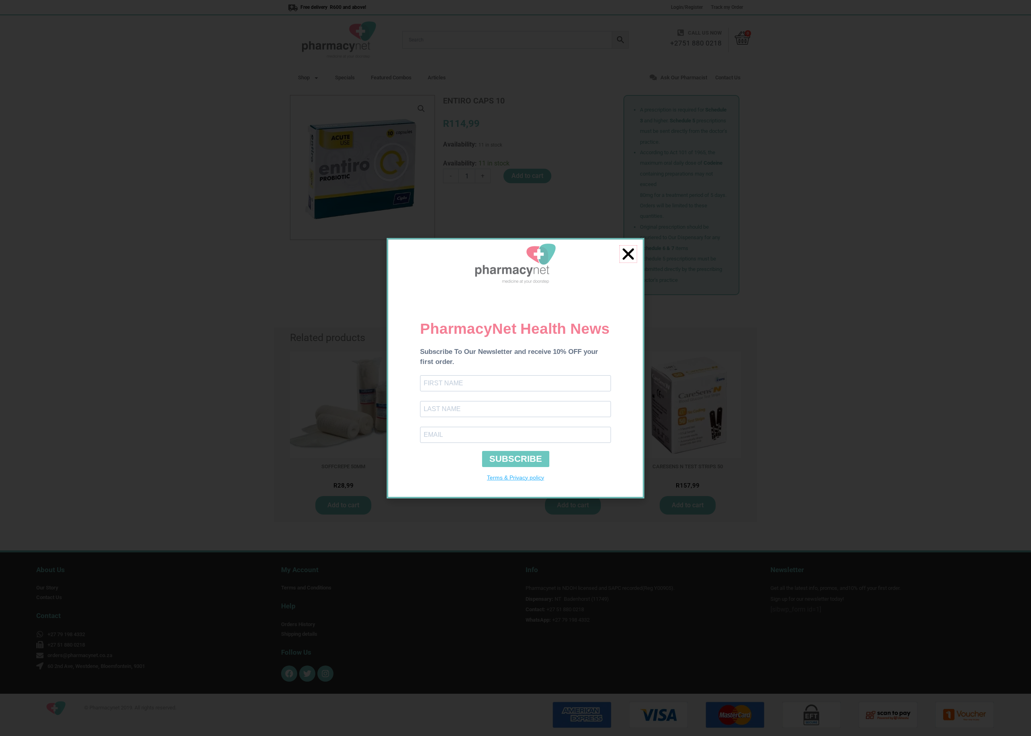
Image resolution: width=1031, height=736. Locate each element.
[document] (515, 368)
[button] (628, 254)
